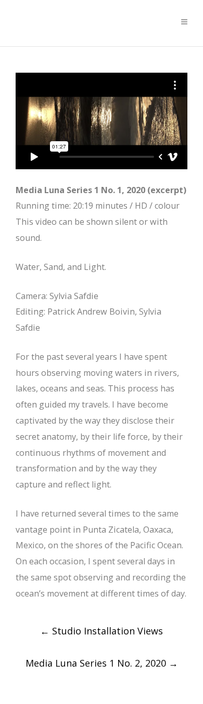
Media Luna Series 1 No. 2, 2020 (102, 663)
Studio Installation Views (101, 631)
